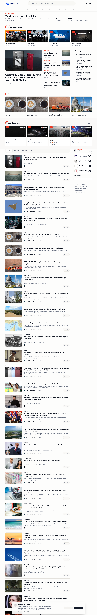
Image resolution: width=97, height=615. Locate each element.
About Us (76, 184)
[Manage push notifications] (90, 3)
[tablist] (37, 151)
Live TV (37, 9)
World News (56, 9)
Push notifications (78, 190)
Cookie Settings (83, 188)
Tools (72, 9)
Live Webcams (47, 9)
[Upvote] (64, 166)
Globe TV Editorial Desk (30, 166)
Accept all (78, 608)
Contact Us (77, 188)
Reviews (65, 9)
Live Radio (27, 9)
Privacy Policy (82, 184)
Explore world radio (77, 175)
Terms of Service (78, 186)
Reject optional (58, 608)
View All (89, 28)
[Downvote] (67, 166)
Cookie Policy (84, 186)
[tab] (9, 150)
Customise (69, 608)
